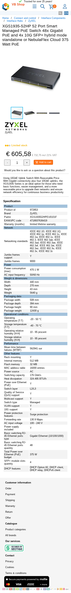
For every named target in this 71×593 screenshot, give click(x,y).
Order (8, 488)
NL (60, 13)
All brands (10, 535)
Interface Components (53, 18)
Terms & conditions (16, 573)
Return (8, 511)
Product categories (15, 529)
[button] (65, 53)
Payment (10, 494)
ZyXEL (32, 20)
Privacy (9, 561)
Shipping (10, 500)
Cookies (9, 567)
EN (66, 13)
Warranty (10, 506)
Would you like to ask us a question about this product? (34, 170)
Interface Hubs (15, 20)
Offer (8, 517)
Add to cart (44, 162)
